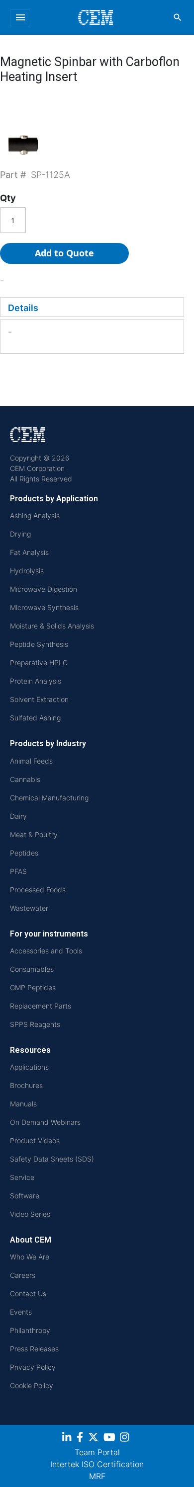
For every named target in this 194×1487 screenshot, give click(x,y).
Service (22, 1177)
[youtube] (110, 1439)
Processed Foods (38, 889)
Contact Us (28, 1293)
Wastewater (29, 908)
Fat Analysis (29, 552)
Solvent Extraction (39, 699)
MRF (97, 1476)
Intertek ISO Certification (97, 1464)
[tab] (92, 307)
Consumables (32, 969)
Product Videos (35, 1140)
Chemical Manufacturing (49, 797)
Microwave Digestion (43, 589)
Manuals (23, 1103)
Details (23, 308)
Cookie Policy (31, 1385)
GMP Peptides (33, 987)
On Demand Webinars (45, 1122)
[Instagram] (125, 1439)
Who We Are (29, 1256)
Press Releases (34, 1348)
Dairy (18, 816)
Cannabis (25, 779)
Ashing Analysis (35, 515)
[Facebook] (81, 1439)
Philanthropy (30, 1330)
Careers (22, 1275)
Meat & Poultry (34, 834)
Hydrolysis (27, 570)
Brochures (26, 1085)
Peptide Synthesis (39, 644)
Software (24, 1195)
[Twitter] (94, 1439)
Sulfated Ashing (35, 717)
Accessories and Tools (46, 950)
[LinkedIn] (68, 1439)
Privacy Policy (33, 1367)
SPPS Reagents (35, 1024)
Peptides (24, 853)
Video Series (30, 1214)
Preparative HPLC (39, 662)
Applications (29, 1067)
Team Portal (97, 1452)
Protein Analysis (35, 681)
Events (21, 1312)
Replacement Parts (40, 1006)
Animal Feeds (31, 761)
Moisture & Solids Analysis (52, 626)
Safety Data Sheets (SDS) (52, 1159)
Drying (20, 534)
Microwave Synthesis (44, 607)
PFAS (18, 871)
